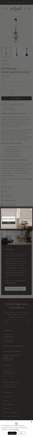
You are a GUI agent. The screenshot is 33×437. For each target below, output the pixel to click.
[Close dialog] (31, 209)
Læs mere (16, 429)
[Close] (31, 422)
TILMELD (8, 222)
